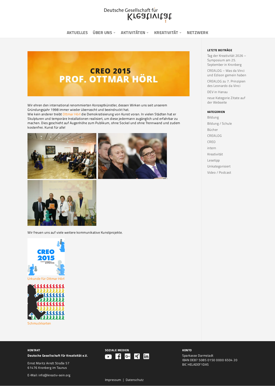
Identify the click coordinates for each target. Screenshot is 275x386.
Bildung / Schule (219, 123)
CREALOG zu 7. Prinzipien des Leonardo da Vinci (226, 83)
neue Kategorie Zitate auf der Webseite (226, 100)
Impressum (113, 380)
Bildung (213, 117)
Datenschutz (134, 380)
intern (211, 147)
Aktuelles (77, 33)
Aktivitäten (133, 33)
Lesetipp (213, 160)
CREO (211, 141)
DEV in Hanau (217, 91)
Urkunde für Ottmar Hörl (46, 278)
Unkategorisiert (219, 166)
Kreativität (166, 33)
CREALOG (214, 135)
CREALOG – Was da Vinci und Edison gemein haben (226, 73)
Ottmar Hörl (72, 114)
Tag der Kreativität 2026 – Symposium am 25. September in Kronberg (226, 60)
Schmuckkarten (39, 323)
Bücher (212, 129)
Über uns (102, 33)
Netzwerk (197, 33)
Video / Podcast (219, 172)
